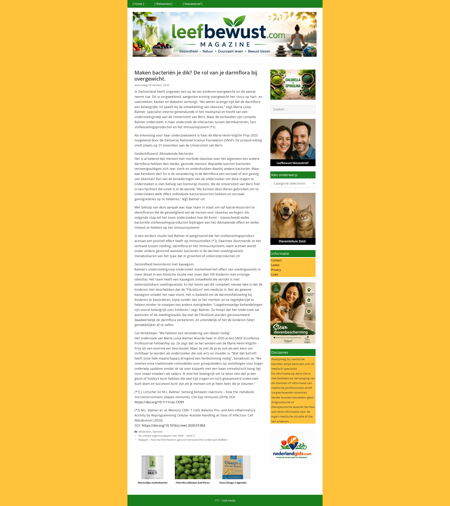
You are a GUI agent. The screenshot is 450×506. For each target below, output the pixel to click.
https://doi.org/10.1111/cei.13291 (159, 402)
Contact (276, 260)
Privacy (275, 270)
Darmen (158, 431)
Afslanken (144, 431)
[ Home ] (138, 4)
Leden (274, 265)
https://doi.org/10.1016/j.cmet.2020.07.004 (173, 425)
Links (274, 274)
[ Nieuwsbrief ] (192, 4)
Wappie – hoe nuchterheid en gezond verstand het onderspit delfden (182, 439)
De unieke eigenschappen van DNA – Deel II (166, 435)
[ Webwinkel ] (163, 4)
